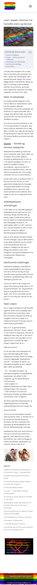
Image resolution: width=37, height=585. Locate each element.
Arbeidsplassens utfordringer (15, 62)
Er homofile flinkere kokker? (13, 487)
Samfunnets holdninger (14, 64)
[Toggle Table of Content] (29, 52)
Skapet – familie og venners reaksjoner (15, 58)
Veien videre (10, 66)
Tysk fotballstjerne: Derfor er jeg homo (18, 517)
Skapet (7, 143)
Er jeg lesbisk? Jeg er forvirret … (15, 524)
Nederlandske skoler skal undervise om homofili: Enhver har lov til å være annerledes (17, 505)
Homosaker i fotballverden (13, 520)
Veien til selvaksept (12, 55)
